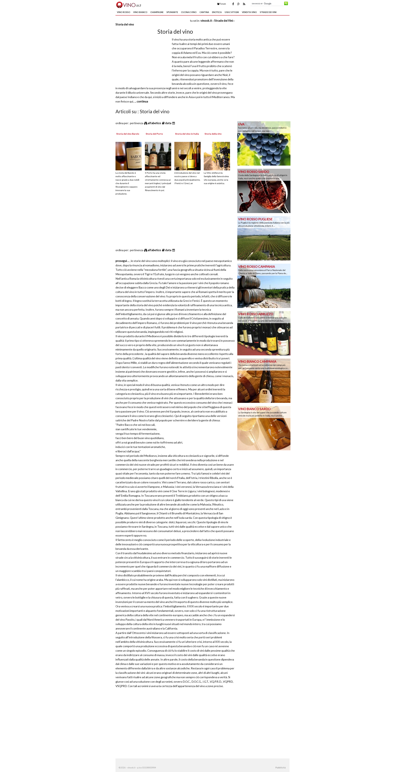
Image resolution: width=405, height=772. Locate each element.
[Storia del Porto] (159, 155)
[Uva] (263, 143)
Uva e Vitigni (232, 12)
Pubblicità (280, 767)
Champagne (156, 12)
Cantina (204, 12)
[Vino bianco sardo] (263, 428)
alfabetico (155, 123)
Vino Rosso (123, 12)
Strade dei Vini (268, 12)
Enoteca (217, 12)
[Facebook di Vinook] (233, 4)
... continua (141, 101)
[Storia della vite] (218, 155)
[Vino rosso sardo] (263, 190)
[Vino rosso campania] (263, 285)
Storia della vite (213, 133)
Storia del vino (124, 24)
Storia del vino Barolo (127, 133)
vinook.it (206, 20)
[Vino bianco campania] (263, 380)
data (168, 123)
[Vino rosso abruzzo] (263, 333)
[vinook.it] (128, 4)
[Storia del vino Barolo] (129, 155)
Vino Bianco (140, 12)
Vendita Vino (249, 12)
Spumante (172, 12)
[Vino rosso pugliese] (263, 238)
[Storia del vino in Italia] (188, 155)
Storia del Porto (154, 133)
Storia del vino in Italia (187, 133)
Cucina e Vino (188, 12)
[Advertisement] (152, 20)
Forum (222, 4)
